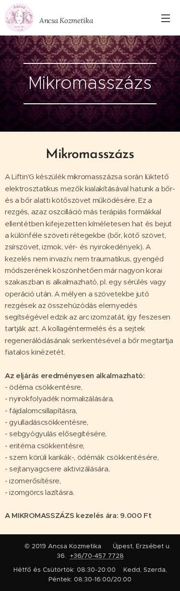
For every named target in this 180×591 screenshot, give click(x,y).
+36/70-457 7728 (97, 556)
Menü (165, 17)
